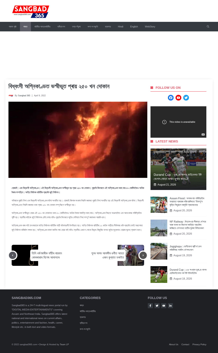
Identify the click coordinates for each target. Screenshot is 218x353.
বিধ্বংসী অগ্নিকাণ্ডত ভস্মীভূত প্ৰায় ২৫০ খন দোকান (58, 86)
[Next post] (143, 255)
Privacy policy (199, 344)
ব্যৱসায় (83, 317)
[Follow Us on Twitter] (157, 305)
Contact (185, 344)
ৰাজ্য (25, 26)
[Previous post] (12, 255)
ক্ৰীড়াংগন (61, 26)
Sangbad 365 (24, 95)
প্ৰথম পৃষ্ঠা (12, 26)
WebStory (150, 26)
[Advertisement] (109, 55)
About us (173, 344)
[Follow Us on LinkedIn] (170, 305)
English (134, 26)
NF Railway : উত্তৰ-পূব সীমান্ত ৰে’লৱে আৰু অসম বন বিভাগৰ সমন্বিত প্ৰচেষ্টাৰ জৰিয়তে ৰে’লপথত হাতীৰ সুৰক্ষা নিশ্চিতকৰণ (188, 225)
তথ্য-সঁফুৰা (76, 26)
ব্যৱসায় (108, 26)
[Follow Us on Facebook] (150, 305)
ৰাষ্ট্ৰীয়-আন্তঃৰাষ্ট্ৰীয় (42, 26)
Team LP (64, 344)
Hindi (120, 26)
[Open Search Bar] (208, 26)
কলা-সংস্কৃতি (93, 26)
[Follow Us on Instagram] (163, 305)
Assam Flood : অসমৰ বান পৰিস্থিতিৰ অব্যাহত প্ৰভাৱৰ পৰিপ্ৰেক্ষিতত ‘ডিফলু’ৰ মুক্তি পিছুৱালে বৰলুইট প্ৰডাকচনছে (187, 201)
